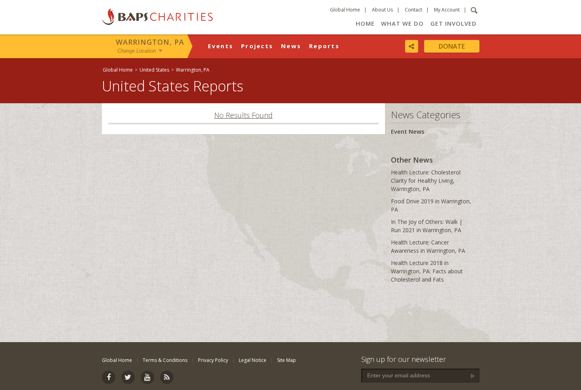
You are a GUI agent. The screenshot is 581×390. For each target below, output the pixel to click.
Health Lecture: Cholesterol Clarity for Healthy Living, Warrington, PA (425, 180)
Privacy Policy (213, 360)
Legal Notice (252, 360)
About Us (382, 9)
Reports (324, 46)
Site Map (286, 360)
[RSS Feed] (167, 377)
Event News (407, 131)
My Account (447, 9)
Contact (413, 9)
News (291, 46)
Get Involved (453, 23)
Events (221, 46)
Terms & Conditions (165, 360)
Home (365, 23)
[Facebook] (108, 377)
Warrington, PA (150, 42)
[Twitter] (128, 377)
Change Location (136, 51)
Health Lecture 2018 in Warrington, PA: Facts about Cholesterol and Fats (427, 271)
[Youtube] (147, 377)
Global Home (345, 9)
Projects (257, 46)
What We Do (402, 23)
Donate (452, 46)
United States (154, 69)
